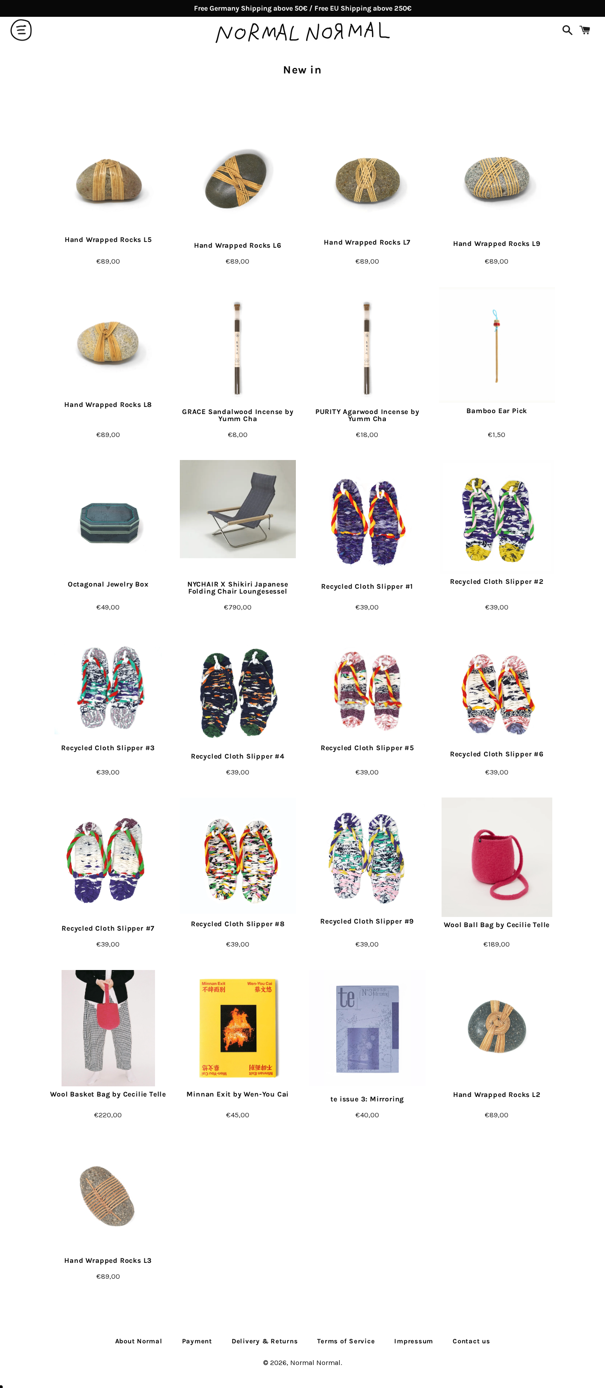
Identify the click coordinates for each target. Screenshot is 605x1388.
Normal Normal (315, 1362)
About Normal (139, 1341)
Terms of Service (346, 1341)
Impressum (413, 1341)
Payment (197, 1341)
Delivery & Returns (265, 1341)
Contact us (471, 1341)
